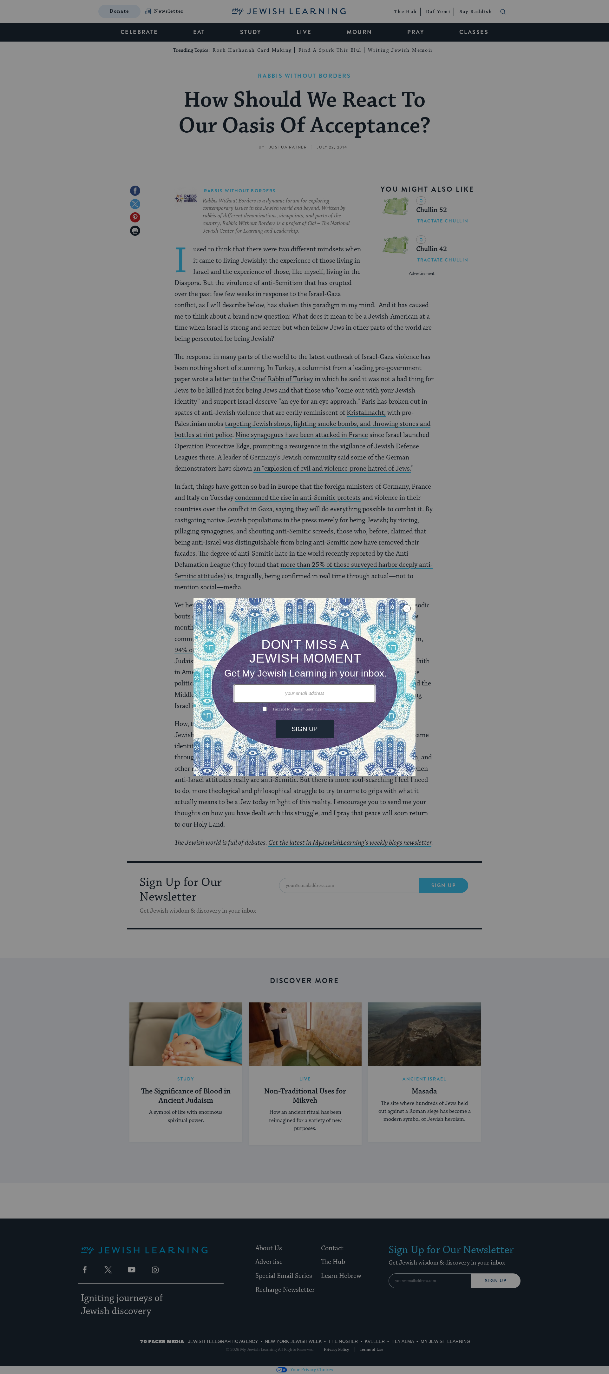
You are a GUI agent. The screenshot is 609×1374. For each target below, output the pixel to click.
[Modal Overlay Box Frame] (304, 687)
